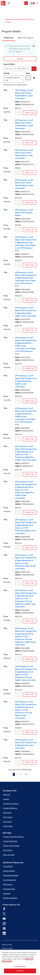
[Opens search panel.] (26, 3)
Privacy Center (7, 948)
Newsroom (7, 813)
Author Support (9, 871)
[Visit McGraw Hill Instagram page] (4, 923)
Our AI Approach (9, 880)
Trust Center (8, 826)
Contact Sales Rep (10, 841)
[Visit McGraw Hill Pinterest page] (4, 928)
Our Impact (7, 822)
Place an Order (9, 855)
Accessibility (8, 866)
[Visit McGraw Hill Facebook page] (4, 909)
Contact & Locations (11, 804)
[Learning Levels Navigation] (9, 3)
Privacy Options (20, 966)
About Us (6, 795)
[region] (20, 962)
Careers (6, 799)
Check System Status (11, 846)
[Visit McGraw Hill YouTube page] (4, 918)
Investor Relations (10, 808)
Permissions (7, 884)
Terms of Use (7, 945)
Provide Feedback (10, 898)
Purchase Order (9, 889)
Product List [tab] (8, 38)
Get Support (7, 850)
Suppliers (6, 893)
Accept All (20, 971)
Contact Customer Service (13, 837)
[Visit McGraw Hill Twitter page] (4, 913)
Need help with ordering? (15, 19)
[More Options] (37, 3)
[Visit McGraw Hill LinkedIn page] (4, 933)
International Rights (10, 875)
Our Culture (7, 817)
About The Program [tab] (25, 38)
